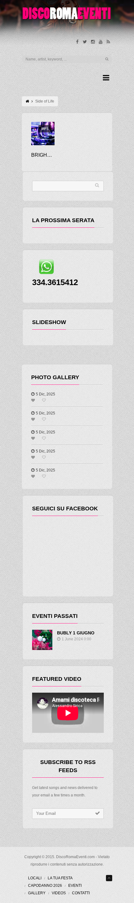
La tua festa (60, 878)
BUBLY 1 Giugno (75, 632)
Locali (34, 878)
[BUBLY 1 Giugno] (42, 640)
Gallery (36, 893)
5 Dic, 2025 (45, 394)
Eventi (75, 885)
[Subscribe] (97, 813)
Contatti (81, 893)
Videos (59, 893)
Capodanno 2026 (45, 885)
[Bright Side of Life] (43, 133)
